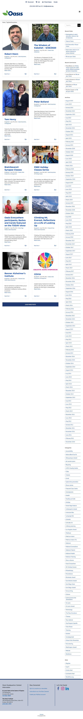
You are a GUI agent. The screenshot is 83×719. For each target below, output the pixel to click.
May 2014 (68, 380)
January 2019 (69, 203)
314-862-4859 (6, 695)
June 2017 (69, 257)
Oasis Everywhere (22, 56)
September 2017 (70, 251)
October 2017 (70, 247)
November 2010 (70, 442)
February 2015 (70, 349)
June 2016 (69, 295)
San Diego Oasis (70, 584)
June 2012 (69, 418)
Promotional (69, 574)
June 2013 (69, 404)
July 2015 (68, 332)
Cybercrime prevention (72, 482)
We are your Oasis (71, 56)
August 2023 (69, 100)
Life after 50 (69, 522)
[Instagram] (62, 688)
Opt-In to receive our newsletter (38, 688)
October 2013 (70, 394)
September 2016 (70, 288)
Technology (69, 609)
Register (68, 663)
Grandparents (69, 492)
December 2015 (70, 315)
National (68, 543)
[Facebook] (58, 688)
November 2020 (70, 148)
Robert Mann (11, 54)
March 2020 (69, 165)
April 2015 (69, 343)
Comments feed (70, 673)
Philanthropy (69, 570)
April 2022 (69, 124)
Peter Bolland (41, 102)
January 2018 (69, 237)
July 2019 (68, 186)
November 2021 (70, 128)
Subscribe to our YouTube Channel (39, 691)
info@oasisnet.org (48, 6)
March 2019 (69, 199)
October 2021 (70, 131)
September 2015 (70, 326)
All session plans (70, 461)
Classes (49, 50)
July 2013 (68, 401)
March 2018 (69, 230)
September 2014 (70, 367)
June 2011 (69, 435)
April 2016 (69, 302)
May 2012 (68, 421)
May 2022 (68, 121)
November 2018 (70, 210)
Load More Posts (30, 304)
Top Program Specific (71, 623)
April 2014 (69, 384)
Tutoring (68, 630)
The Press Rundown (71, 613)
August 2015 (69, 329)
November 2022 (70, 111)
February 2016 (70, 309)
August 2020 (69, 155)
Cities (67, 471)
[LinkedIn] (67, 688)
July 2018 (68, 217)
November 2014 (70, 360)
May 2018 (68, 223)
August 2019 (69, 182)
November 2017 (70, 244)
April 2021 (69, 138)
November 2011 (70, 431)
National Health (70, 553)
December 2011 (70, 428)
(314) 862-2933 (6, 704)
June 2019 (69, 189)
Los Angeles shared (71, 529)
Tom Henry (10, 119)
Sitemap (41, 714)
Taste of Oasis (70, 41)
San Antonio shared (71, 580)
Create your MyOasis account (37, 694)
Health (68, 495)
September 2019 (70, 179)
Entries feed (69, 670)
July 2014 (68, 373)
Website (68, 650)
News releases (70, 560)
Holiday (68, 502)
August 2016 (69, 291)
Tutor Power (69, 626)
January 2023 (69, 107)
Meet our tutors (70, 536)
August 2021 (69, 135)
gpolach (7, 56)
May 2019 (68, 193)
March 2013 (69, 411)
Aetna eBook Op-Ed (71, 454)
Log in (67, 667)
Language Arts (70, 516)
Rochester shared (70, 577)
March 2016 (69, 305)
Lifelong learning (70, 526)
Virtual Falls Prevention (72, 640)
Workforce (68, 654)
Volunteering (69, 644)
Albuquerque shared (71, 458)
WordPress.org (70, 677)
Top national (69, 620)
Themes (68, 616)
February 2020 (70, 169)
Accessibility (69, 451)
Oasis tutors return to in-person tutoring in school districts (72, 51)
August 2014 (69, 370)
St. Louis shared (70, 606)
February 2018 (70, 234)
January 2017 (69, 274)
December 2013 (70, 390)
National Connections (72, 546)
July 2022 (68, 118)
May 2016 (68, 298)
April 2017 (69, 264)
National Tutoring (71, 557)
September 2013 (70, 397)
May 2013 (68, 407)
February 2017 (70, 271)
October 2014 (70, 363)
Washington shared (71, 647)
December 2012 (70, 414)
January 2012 (69, 424)
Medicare (68, 533)
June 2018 (69, 220)
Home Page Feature (71, 505)
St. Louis (68, 603)
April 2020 (69, 162)
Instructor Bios (70, 512)
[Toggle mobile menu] (80, 11)
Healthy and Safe (70, 499)
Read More (7, 74)
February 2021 (70, 141)
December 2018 (70, 206)
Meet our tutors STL (71, 539)
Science (68, 594)
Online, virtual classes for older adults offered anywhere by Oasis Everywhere (72, 68)
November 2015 (70, 319)
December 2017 (70, 240)
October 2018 (70, 213)
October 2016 (70, 285)
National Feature (70, 550)
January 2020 (69, 172)
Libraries (68, 519)
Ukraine (68, 633)
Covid (67, 478)
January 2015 (69, 353)
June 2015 (69, 336)
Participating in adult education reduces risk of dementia (72, 36)
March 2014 (69, 387)
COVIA (37, 274)
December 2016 (70, 278)
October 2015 (70, 322)
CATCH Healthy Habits (72, 468)
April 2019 (69, 196)
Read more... (8, 70)
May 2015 (68, 339)
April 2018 (69, 227)
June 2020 (69, 158)
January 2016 (69, 312)
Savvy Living (69, 591)
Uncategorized (8, 58)
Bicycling (68, 465)
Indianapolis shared (71, 509)
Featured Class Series (72, 488)
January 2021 (69, 145)
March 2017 (69, 268)
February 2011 (70, 438)
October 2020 (70, 152)
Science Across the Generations (71, 598)
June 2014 (69, 377)
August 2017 (69, 254)
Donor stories (69, 485)
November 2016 (70, 281)
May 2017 (68, 261)
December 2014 (70, 356)
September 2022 (70, 114)
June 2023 (69, 104)
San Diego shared (71, 587)
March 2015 (69, 346)
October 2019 (70, 176)
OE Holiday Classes (38, 174)
